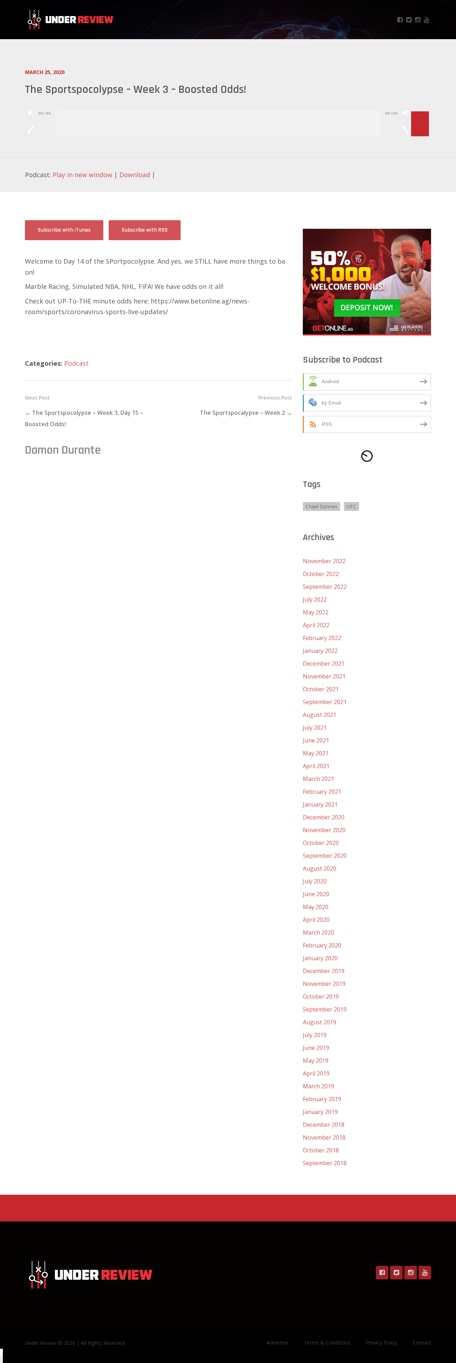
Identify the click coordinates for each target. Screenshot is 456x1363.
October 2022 (321, 574)
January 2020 (320, 958)
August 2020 (319, 868)
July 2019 (315, 1035)
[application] (228, 118)
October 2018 (321, 1150)
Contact (422, 1342)
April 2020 (316, 920)
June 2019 (316, 1048)
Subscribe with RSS (144, 230)
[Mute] (405, 121)
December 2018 (323, 1125)
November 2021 (324, 676)
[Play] (30, 121)
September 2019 (325, 1009)
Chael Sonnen (321, 506)
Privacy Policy (381, 1342)
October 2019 (321, 996)
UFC (351, 506)
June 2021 (316, 740)
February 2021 (322, 792)
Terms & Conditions (327, 1342)
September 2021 (325, 702)
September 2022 (325, 587)
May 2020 (315, 907)
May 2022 (315, 612)
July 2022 (315, 599)
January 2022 (320, 651)
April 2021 (316, 766)
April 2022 (316, 625)
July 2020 (315, 881)
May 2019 (315, 1060)
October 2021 (321, 689)
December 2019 (323, 971)
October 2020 (321, 843)
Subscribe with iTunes (64, 230)
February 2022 (322, 638)
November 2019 (324, 984)
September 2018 (325, 1163)
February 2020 (322, 945)
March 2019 (318, 1086)
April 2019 (316, 1073)
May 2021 (315, 753)
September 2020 (325, 856)
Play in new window (82, 174)
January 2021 (320, 804)
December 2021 (323, 663)
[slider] (421, 112)
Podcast (76, 363)
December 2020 (323, 817)
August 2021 (319, 715)
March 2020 (318, 932)
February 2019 (322, 1099)
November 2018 (324, 1137)
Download (134, 174)
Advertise (277, 1342)
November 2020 (324, 830)
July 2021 (315, 727)
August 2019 (319, 1022)
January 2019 (320, 1112)
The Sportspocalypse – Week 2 (242, 413)
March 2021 (318, 779)
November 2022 (324, 561)
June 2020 (316, 894)
